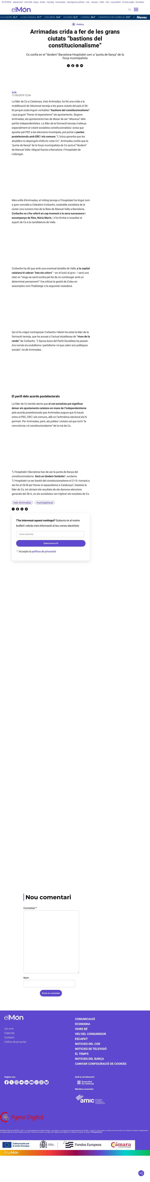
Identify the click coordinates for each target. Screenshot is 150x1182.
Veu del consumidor (90, 1034)
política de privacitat (44, 551)
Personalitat (60, 2)
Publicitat (9, 1033)
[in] (26, 1083)
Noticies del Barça (89, 1059)
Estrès (42, 2)
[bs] (46, 1083)
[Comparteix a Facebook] (72, 66)
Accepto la (37, 551)
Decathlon (140, 2)
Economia (82, 1024)
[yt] (31, 1083)
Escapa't (81, 1039)
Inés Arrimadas (22, 502)
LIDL (88, 2)
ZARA (101, 2)
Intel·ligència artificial (75, 2)
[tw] (11, 1083)
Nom (26, 977)
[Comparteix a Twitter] (68, 66)
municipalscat (44, 502)
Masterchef (18, 2)
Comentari (30, 908)
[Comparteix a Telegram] (81, 66)
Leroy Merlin (116, 2)
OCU (107, 2)
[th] (41, 1083)
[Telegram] (21, 1083)
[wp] (36, 1083)
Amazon (94, 2)
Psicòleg (50, 2)
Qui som (9, 1028)
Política (80, 24)
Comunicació (85, 1019)
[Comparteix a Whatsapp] (77, 66)
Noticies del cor (87, 1044)
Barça (36, 2)
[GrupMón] (75, 1153)
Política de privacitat (15, 1041)
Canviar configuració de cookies (100, 1063)
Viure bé (81, 1029)
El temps (81, 1054)
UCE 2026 (28, 2)
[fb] (6, 1083)
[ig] (16, 1083)
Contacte (9, 1037)
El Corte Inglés (128, 2)
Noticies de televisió (91, 1049)
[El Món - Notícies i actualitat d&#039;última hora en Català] (15, 14)
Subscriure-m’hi (51, 543)
